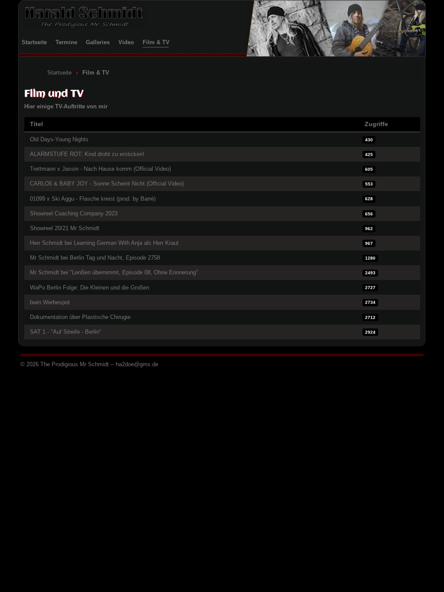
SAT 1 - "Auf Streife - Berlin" (65, 332)
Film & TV (156, 42)
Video (126, 42)
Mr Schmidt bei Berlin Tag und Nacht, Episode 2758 (95, 257)
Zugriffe (376, 123)
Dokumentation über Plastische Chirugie (80, 317)
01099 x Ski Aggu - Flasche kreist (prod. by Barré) (93, 198)
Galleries (98, 42)
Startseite (34, 42)
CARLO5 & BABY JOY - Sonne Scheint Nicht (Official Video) (107, 183)
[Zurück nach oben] (430, 578)
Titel (36, 123)
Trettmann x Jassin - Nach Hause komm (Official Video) (100, 169)
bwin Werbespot (50, 302)
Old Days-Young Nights (59, 139)
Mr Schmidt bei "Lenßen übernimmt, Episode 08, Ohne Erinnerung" (114, 272)
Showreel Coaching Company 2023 (74, 213)
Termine (66, 42)
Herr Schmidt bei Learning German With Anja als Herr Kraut (104, 243)
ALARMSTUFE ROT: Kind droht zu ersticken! (87, 154)
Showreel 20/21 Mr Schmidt (64, 228)
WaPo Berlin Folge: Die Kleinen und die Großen (89, 287)
